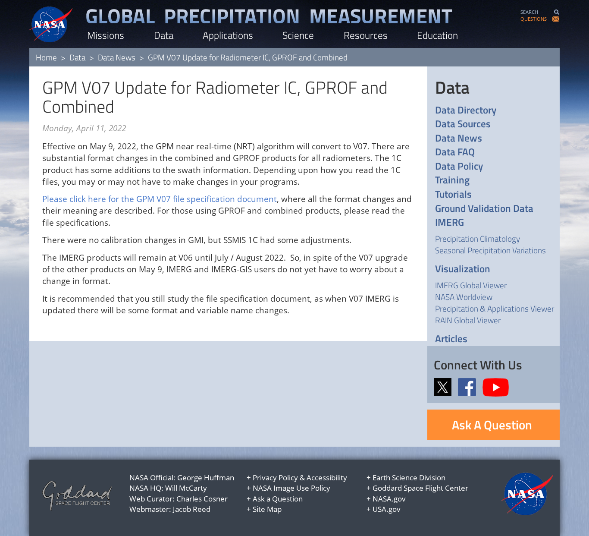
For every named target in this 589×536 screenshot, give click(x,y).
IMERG (449, 222)
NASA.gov (389, 499)
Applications (228, 35)
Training (452, 180)
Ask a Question (278, 499)
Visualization (462, 269)
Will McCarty (186, 488)
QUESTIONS (533, 19)
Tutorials (453, 194)
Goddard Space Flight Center (420, 488)
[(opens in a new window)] (445, 386)
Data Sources (463, 124)
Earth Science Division (409, 477)
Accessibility (327, 477)
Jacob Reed (191, 509)
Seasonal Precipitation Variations (490, 250)
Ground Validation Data (484, 209)
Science (298, 35)
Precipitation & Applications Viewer (494, 308)
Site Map (267, 509)
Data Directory (465, 110)
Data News (116, 57)
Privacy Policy (275, 477)
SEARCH (529, 12)
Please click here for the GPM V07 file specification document (159, 199)
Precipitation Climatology (477, 238)
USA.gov (387, 509)
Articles (451, 339)
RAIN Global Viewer (468, 320)
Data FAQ (455, 152)
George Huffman (205, 477)
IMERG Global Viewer (471, 285)
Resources (366, 35)
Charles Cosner (202, 499)
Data (163, 35)
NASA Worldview (463, 297)
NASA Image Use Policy (291, 488)
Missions (105, 35)
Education (437, 35)
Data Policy (459, 166)
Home (46, 57)
